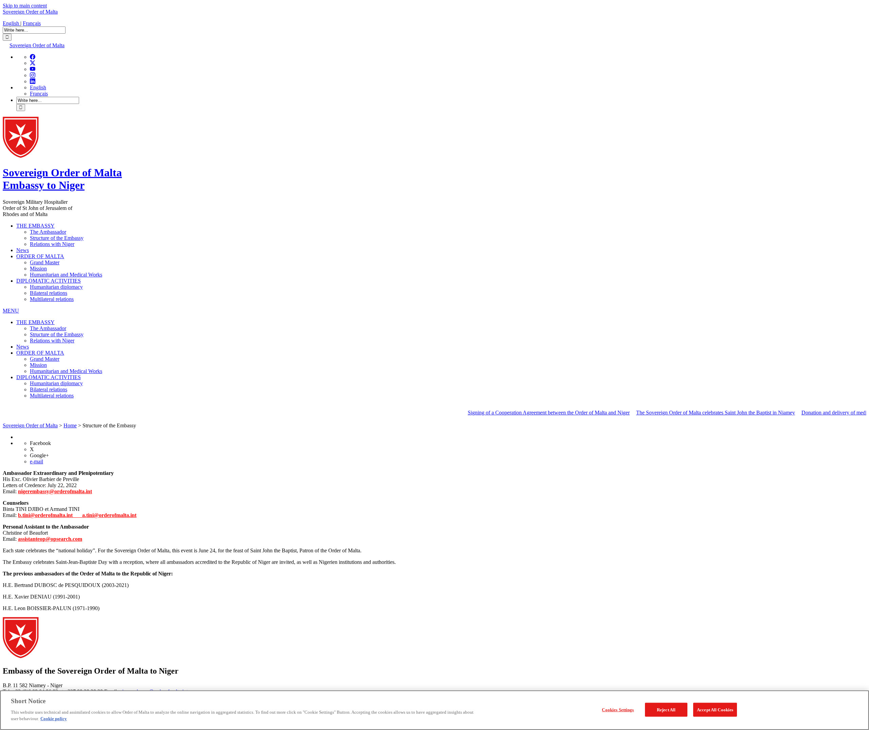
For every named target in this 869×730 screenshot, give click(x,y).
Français (32, 23)
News (22, 250)
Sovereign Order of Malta (30, 12)
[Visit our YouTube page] (32, 69)
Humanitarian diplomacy (56, 287)
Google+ (39, 455)
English (11, 23)
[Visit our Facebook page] (32, 57)
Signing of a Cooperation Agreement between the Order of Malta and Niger (534, 412)
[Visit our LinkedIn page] (32, 81)
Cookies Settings (618, 709)
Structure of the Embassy (57, 238)
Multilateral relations (52, 299)
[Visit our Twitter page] (32, 63)
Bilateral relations (48, 293)
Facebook (40, 443)
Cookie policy (53, 718)
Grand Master (44, 262)
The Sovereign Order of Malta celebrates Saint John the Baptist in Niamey (700, 412)
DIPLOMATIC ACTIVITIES (48, 281)
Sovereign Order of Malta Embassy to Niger (62, 178)
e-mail (36, 461)
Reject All (666, 709)
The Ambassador (48, 232)
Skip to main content (25, 5)
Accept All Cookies (715, 709)
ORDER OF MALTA (40, 256)
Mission (38, 268)
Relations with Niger (52, 244)
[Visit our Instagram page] (32, 75)
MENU (11, 311)
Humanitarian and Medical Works (66, 275)
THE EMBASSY (35, 226)
